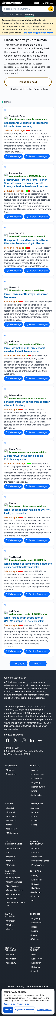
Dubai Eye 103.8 (16, 233)
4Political (34, 954)
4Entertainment (13, 848)
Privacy (20, 986)
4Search (34, 770)
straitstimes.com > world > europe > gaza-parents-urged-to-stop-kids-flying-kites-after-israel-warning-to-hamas (28, 119)
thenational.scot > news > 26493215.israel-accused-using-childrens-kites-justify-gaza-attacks (28, 560)
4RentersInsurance (14, 890)
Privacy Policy (23, 1004)
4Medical (10, 954)
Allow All (8, 1010)
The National (15, 557)
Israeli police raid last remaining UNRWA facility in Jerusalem (27, 511)
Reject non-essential (24, 1010)
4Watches (34, 939)
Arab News (14, 341)
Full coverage (15, 156)
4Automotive (36, 795)
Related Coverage (37, 156)
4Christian (10, 920)
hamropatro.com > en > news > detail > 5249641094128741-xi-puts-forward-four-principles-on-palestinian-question (28, 452)
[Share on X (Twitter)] (15, 740)
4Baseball (10, 812)
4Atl (32, 900)
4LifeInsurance (13, 886)
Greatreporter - (16, 173)
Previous (19, 663)
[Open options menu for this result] (50, 117)
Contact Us (11, 774)
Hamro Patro (15, 449)
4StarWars (10, 856)
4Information (36, 856)
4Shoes (33, 926)
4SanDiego (35, 888)
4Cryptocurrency (14, 894)
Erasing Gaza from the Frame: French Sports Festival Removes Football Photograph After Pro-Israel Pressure (26, 183)
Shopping (29, 14)
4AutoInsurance (13, 877)
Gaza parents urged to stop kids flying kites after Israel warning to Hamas (26, 242)
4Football (10, 808)
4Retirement (11, 898)
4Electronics (36, 922)
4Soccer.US (11, 820)
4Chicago (34, 884)
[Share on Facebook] (7, 740)
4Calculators (36, 778)
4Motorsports (12, 833)
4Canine (34, 820)
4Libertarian (35, 963)
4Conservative (37, 774)
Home (11, 986)
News (19, 14)
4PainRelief (11, 958)
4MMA (9, 824)
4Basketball (11, 816)
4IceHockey (11, 829)
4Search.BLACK (37, 786)
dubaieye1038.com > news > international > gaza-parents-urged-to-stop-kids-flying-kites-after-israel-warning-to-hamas (28, 236)
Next (36, 663)
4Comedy (10, 865)
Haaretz (12, 503)
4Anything (35, 782)
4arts (8, 852)
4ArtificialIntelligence (39, 860)
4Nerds (33, 816)
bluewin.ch (14, 287)
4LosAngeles (36, 880)
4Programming (37, 865)
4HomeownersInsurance (15, 904)
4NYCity (34, 875)
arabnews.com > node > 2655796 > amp (28, 614)
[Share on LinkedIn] (31, 740)
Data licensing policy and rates (38, 32)
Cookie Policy (9, 1004)
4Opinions (35, 967)
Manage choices (44, 1010)
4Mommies (35, 808)
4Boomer (34, 812)
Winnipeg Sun (15, 395)
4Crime (33, 791)
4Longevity (11, 963)
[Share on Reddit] (39, 740)
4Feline (33, 824)
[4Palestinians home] (12, 2)
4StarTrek (10, 860)
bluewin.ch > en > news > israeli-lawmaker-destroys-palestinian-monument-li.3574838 (28, 290)
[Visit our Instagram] (23, 740)
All (5, 14)
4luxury (33, 935)
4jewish (9, 929)
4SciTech (34, 848)
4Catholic (10, 925)
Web (11, 14)
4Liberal (34, 971)
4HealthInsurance (14, 881)
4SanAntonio (36, 892)
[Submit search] (50, 8)
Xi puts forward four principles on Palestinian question (23, 457)
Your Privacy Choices (37, 986)
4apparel (34, 931)
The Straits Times (17, 116)
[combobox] (25, 9)
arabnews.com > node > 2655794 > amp (28, 344)
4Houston (34, 896)
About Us (10, 770)
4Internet (34, 852)
